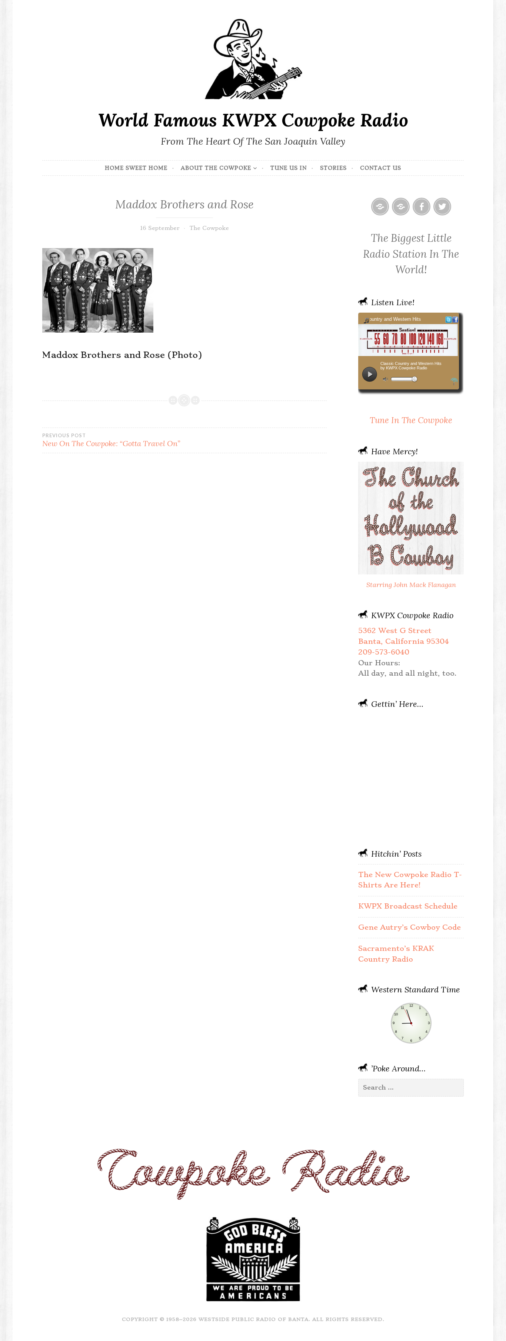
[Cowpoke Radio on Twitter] (442, 206)
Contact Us (380, 168)
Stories (333, 168)
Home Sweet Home (136, 168)
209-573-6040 (383, 652)
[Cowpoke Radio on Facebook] (421, 206)
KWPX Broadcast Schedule (407, 906)
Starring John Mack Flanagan (411, 584)
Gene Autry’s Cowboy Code (409, 927)
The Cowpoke (209, 228)
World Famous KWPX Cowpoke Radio (253, 119)
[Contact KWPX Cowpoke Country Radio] (401, 206)
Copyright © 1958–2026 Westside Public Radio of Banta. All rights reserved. (253, 1319)
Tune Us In (288, 168)
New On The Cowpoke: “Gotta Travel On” (111, 440)
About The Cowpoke (216, 168)
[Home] (380, 206)
